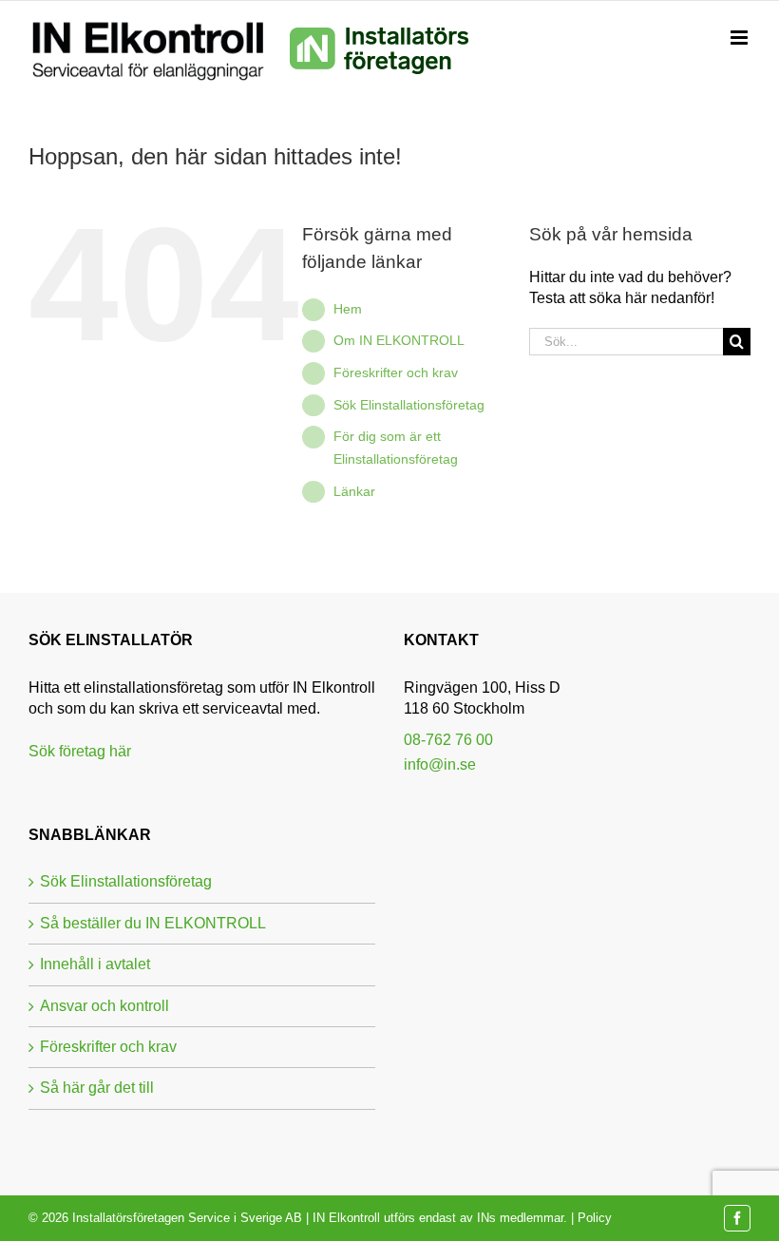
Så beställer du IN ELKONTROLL (153, 923)
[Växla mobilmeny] (740, 38)
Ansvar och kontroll (104, 1006)
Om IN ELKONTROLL (399, 340)
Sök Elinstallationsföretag (408, 404)
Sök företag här (79, 751)
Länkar (354, 491)
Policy (595, 1218)
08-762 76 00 (448, 740)
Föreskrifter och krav (395, 372)
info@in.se (440, 764)
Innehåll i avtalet (95, 964)
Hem (347, 308)
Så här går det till (97, 1087)
